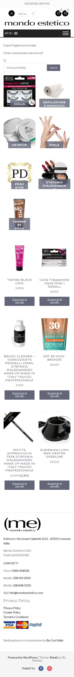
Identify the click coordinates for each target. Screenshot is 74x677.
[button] (12, 13)
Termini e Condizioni (15, 617)
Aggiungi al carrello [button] (19, 301)
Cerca (33, 13)
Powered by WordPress (23, 657)
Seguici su (28, 668)
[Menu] (66, 33)
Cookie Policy (11, 612)
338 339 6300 (22, 578)
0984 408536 (20, 570)
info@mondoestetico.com (26, 592)
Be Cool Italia (54, 640)
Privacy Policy (12, 608)
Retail (53, 657)
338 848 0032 (22, 585)
